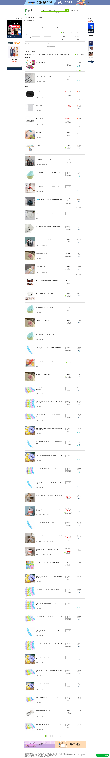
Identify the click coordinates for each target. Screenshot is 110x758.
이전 (20, 18)
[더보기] (91, 38)
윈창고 (79, 172)
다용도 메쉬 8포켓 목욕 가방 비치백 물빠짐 (44, 159)
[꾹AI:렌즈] (64, 10)
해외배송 (77, 36)
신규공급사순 (34, 54)
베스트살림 (79, 656)
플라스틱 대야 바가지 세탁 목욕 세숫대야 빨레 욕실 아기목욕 (48, 172)
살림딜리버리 (79, 576)
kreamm (79, 374)
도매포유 (79, 710)
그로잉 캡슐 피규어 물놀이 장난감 (42, 62)
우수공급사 (71, 39)
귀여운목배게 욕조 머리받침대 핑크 (43, 320)
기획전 (61, 14)
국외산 (77, 32)
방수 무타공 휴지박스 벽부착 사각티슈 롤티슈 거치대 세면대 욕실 (49, 535)
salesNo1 (79, 132)
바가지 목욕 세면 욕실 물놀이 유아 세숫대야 (44, 293)
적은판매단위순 (60, 54)
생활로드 (79, 643)
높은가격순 (54, 54)
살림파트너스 (79, 347)
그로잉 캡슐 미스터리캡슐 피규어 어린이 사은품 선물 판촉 (47, 562)
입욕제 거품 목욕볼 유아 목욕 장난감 (46, 361)
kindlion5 (79, 280)
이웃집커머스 (79, 468)
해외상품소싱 (35, 14)
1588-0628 (91, 35)
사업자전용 (41, 14)
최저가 (48, 14)
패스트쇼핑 (79, 455)
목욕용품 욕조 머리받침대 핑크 (42, 253)
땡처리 (58, 14)
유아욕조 (26, 27)
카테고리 (28, 14)
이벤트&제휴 (68, 14)
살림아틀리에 (79, 414)
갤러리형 (77, 55)
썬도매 (79, 212)
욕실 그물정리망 (39, 105)
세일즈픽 (79, 428)
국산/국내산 (71, 32)
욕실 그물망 (38, 132)
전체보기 (17, 18)
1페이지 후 (51, 736)
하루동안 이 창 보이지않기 (12, 36)
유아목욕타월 (42, 25)
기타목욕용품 (39, 17)
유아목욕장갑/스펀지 (59, 25)
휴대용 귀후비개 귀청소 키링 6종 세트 (43, 76)
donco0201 (79, 293)
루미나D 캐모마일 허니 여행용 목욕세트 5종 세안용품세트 (47, 280)
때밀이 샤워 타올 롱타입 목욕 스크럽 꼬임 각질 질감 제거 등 (47, 697)
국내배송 (70, 36)
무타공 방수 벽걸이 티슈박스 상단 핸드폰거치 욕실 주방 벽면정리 (49, 495)
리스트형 (76, 55)
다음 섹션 (93, 39)
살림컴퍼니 (79, 603)
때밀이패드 (38, 91)
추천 (73, 14)
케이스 (61, 12)
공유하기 (21, 66)
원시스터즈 (79, 76)
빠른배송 (77, 39)
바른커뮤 (79, 253)
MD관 (55, 14)
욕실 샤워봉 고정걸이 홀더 (41, 118)
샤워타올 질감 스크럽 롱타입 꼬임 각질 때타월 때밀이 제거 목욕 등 (49, 589)
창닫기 (20, 36)
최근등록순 (39, 54)
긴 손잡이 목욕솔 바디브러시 (41, 266)
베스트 (52, 14)
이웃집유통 (79, 697)
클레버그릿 (79, 239)
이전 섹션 (88, 39)
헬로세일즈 (79, 387)
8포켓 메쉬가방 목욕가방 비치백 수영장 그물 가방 (45, 239)
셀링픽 (79, 495)
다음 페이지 (92, 57)
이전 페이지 (91, 57)
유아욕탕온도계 (58, 27)
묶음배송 (45, 14)
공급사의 (78, 70)
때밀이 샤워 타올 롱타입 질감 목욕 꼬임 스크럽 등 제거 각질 (47, 522)
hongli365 (79, 199)
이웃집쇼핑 (79, 522)
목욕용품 (32, 17)
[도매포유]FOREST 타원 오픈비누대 (43, 710)
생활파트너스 (79, 589)
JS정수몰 (79, 266)
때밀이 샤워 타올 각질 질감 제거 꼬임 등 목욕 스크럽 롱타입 (47, 683)
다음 (21, 18)
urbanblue (79, 320)
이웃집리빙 (79, 683)
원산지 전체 (64, 32)
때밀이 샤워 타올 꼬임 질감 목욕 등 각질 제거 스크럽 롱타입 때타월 (49, 455)
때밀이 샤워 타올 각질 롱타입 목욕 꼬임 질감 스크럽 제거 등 (47, 468)
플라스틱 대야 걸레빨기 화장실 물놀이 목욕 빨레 (45, 334)
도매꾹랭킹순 (27, 54)
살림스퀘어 (79, 401)
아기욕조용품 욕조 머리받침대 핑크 (43, 374)
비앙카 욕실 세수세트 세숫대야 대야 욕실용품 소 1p (46, 213)
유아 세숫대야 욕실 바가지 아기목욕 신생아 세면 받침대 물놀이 (48, 226)
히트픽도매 (79, 535)
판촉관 (64, 14)
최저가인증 (64, 39)
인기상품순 (44, 54)
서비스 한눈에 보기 (74, 10)
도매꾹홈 (25, 17)
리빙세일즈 (79, 441)
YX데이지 (79, 360)
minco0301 (79, 333)
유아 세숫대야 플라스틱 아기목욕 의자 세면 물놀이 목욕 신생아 (48, 186)
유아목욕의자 (42, 27)
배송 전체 (64, 36)
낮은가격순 (49, 54)
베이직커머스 (79, 616)
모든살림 (79, 670)
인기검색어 (55, 12)
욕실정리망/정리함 (28, 25)
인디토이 (79, 62)
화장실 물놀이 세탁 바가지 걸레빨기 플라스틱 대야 (46, 307)
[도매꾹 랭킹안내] (30, 54)
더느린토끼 (79, 562)
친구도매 (80, 91)
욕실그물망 (38, 145)
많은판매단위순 (66, 54)
